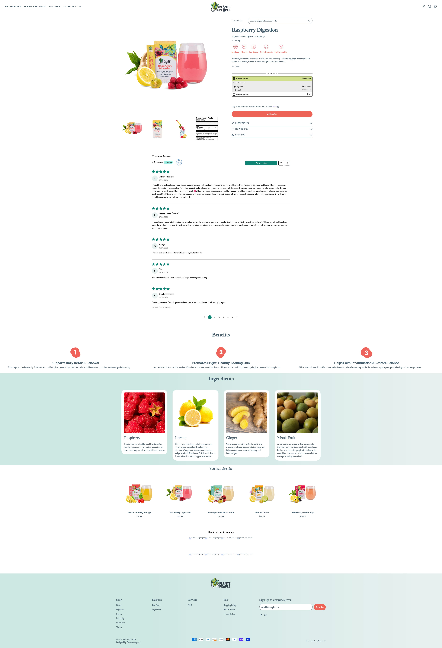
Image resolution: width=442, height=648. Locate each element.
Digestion (120, 609)
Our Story (156, 605)
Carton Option (237, 20)
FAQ (190, 605)
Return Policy (229, 609)
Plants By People (129, 639)
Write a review (261, 163)
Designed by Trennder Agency (128, 642)
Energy (119, 613)
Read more (236, 66)
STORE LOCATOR (72, 6)
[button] (429, 6)
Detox (118, 605)
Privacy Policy (229, 613)
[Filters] (281, 163)
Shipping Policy (230, 605)
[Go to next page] (237, 317)
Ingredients (156, 609)
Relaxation (120, 622)
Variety (119, 627)
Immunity (120, 618)
